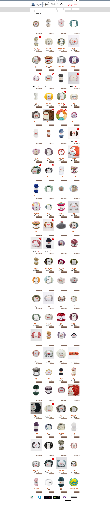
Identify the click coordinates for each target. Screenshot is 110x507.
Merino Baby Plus (61, 286)
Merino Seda (61, 305)
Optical (36, 378)
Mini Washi (36, 341)
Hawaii (74, 213)
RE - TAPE (49, 433)
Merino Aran (74, 268)
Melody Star (74, 250)
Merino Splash (73, 305)
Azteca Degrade (49, 66)
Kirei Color (74, 231)
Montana (36, 360)
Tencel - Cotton (61, 470)
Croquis (36, 176)
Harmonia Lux (61, 213)
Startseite (37, 13)
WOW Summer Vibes (74, 488)
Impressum (70, 0)
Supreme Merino (36, 470)
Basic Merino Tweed (61, 103)
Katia (40, 13)
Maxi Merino (61, 250)
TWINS (74, 470)
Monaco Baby (73, 341)
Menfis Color (36, 268)
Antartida (36, 48)
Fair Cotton (61, 195)
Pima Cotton (36, 415)
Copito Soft (49, 158)
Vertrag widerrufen (76, 0)
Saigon (74, 433)
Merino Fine (74, 286)
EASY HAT (74, 176)
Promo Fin (36, 433)
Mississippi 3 (48, 341)
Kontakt (53, 0)
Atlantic (73, 48)
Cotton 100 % (61, 158)
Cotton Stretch (74, 158)
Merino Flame (36, 305)
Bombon (48, 121)
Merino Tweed (48, 323)
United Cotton (36, 488)
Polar (61, 415)
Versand (67, 0)
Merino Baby (36, 286)
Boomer (61, 121)
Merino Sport (36, 323)
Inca (49, 231)
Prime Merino (73, 415)
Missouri (61, 341)
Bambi (36, 103)
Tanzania (48, 470)
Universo (48, 488)
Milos (61, 323)
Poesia (48, 415)
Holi (36, 231)
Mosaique (61, 360)
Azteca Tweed (73, 66)
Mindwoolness (74, 323)
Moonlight (49, 360)
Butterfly (73, 121)
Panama (48, 378)
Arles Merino (48, 48)
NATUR (74, 360)
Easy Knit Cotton (36, 195)
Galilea (48, 213)
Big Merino (36, 121)
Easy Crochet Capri (61, 176)
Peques (61, 378)
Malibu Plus (36, 250)
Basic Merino (48, 103)
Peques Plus (74, 378)
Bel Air (74, 103)
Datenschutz (63, 0)
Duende (48, 176)
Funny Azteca (36, 213)
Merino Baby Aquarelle (49, 286)
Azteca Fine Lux (61, 66)
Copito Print (36, 158)
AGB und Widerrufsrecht (58, 0)
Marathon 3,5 (48, 250)
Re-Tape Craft (61, 433)
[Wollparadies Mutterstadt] (36, 4)
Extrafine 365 (48, 195)
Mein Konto (49, 0)
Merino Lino (49, 305)
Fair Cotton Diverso (73, 195)
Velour (61, 488)
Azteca (36, 66)
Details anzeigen (39, 33)
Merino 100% (61, 268)
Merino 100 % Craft (48, 268)
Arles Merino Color (61, 48)
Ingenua (61, 231)
